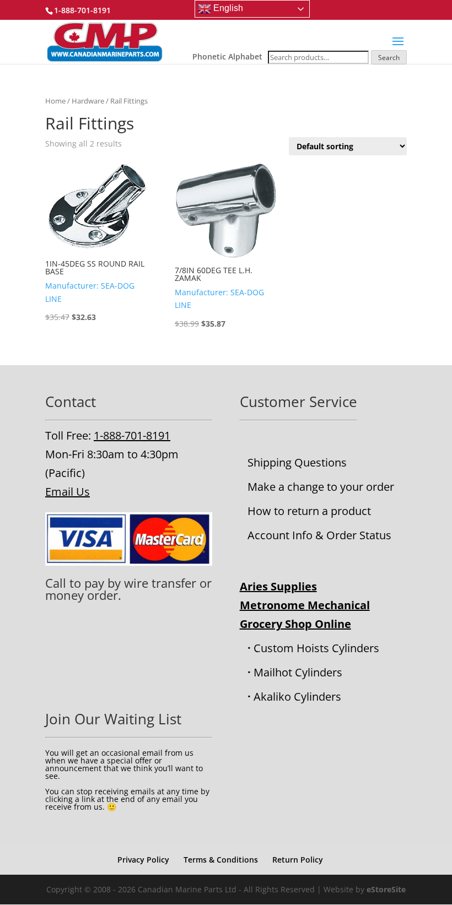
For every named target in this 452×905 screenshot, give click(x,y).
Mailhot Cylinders (298, 672)
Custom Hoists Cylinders (316, 648)
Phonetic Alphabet (227, 56)
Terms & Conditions (221, 859)
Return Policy (297, 859)
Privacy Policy (143, 859)
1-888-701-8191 (132, 435)
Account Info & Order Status (319, 535)
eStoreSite (386, 889)
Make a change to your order (320, 486)
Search (389, 57)
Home (55, 101)
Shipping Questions (297, 462)
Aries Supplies (278, 586)
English (227, 8)
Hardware (88, 101)
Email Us (67, 491)
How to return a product (309, 510)
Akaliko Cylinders (297, 696)
